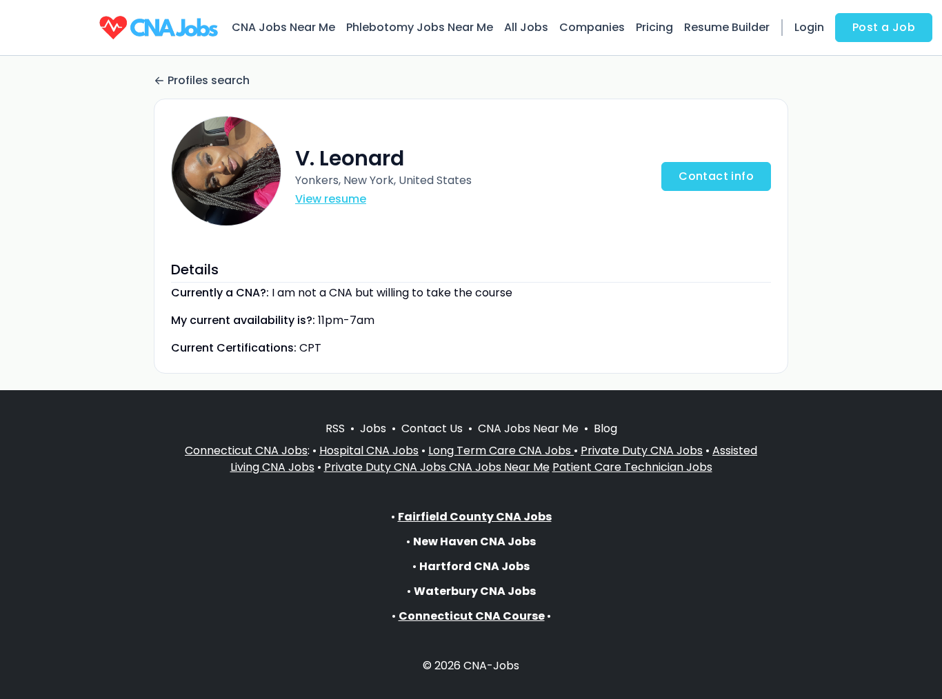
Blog (605, 428)
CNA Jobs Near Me (283, 27)
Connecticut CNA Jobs (246, 450)
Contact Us (432, 428)
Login (809, 27)
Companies (592, 27)
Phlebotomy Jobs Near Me (419, 27)
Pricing (654, 27)
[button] (226, 171)
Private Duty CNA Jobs (642, 450)
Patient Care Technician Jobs (632, 467)
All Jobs (526, 27)
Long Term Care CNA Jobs (501, 450)
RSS (335, 428)
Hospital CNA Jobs (369, 450)
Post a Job (883, 27)
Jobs (373, 428)
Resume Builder (727, 27)
